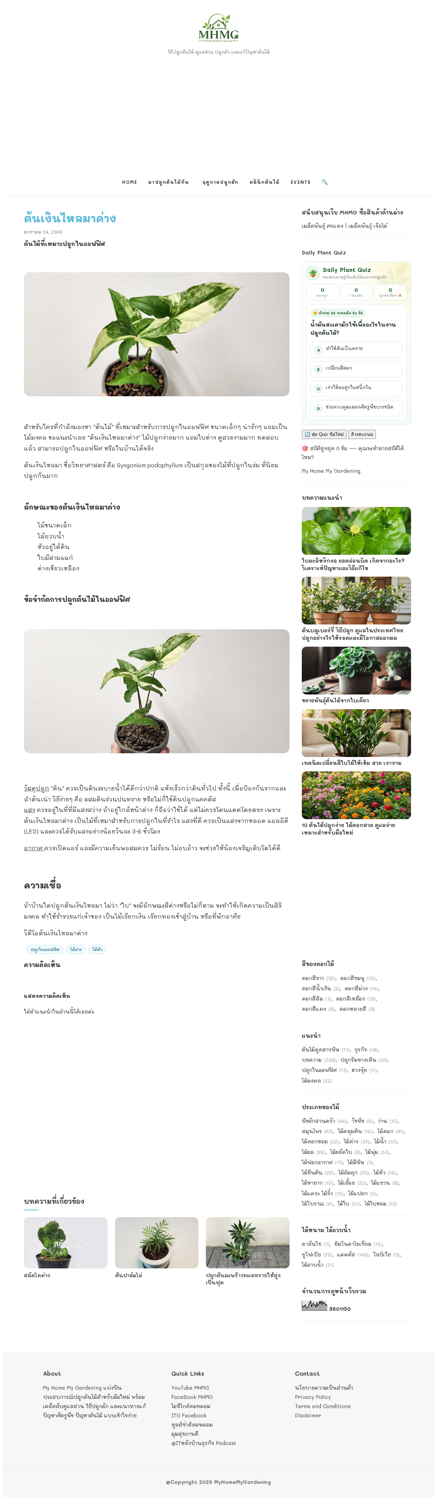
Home (129, 182)
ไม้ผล (313, 1151)
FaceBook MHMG (192, 1396)
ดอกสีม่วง (361, 988)
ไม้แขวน (384, 1182)
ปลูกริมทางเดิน (363, 1059)
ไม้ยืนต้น (318, 1172)
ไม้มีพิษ (360, 1162)
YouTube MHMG (190, 1387)
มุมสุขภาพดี (184, 1433)
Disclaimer (308, 1415)
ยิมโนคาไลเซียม (358, 1243)
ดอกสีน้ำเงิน (321, 988)
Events (301, 182)
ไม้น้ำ (385, 1141)
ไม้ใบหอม (381, 1203)
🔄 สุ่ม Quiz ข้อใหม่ (324, 434)
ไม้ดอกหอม (320, 1141)
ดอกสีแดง (318, 1008)
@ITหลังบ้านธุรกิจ (192, 1443)
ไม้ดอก (391, 1131)
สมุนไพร (317, 1131)
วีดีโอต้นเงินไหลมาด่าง (55, 933)
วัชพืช (362, 1120)
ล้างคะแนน (362, 434)
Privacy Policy (313, 1396)
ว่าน (388, 1120)
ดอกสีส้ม (316, 998)
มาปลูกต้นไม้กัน (168, 182)
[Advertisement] (218, 108)
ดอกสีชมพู (358, 978)
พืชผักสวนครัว (324, 1120)
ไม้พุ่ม (377, 1151)
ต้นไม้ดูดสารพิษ (326, 1049)
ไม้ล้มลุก (353, 1172)
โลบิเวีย (386, 1254)
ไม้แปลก (362, 1193)
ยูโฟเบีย (317, 1254)
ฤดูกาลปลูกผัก (220, 182)
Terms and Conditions (323, 1406)
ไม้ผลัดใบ (345, 1151)
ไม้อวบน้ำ (318, 1264)
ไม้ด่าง (76, 949)
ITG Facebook (189, 1415)
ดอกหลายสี (357, 1008)
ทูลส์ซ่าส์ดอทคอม (192, 1424)
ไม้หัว (97, 949)
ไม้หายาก (317, 1182)
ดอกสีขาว (318, 978)
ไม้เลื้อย (352, 1182)
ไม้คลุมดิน (355, 1131)
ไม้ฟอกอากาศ (322, 1162)
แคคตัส (352, 1254)
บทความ (319, 1059)
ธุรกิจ (366, 1049)
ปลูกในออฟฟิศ (45, 949)
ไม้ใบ (349, 1203)
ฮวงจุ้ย (364, 1069)
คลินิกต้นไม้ (265, 182)
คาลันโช (315, 1243)
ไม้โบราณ (317, 1203)
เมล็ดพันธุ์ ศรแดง (322, 225)
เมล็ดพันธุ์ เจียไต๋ (368, 225)
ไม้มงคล (317, 1080)
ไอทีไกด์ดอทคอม (190, 1406)
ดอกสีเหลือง (356, 998)
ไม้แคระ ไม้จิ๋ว (322, 1193)
